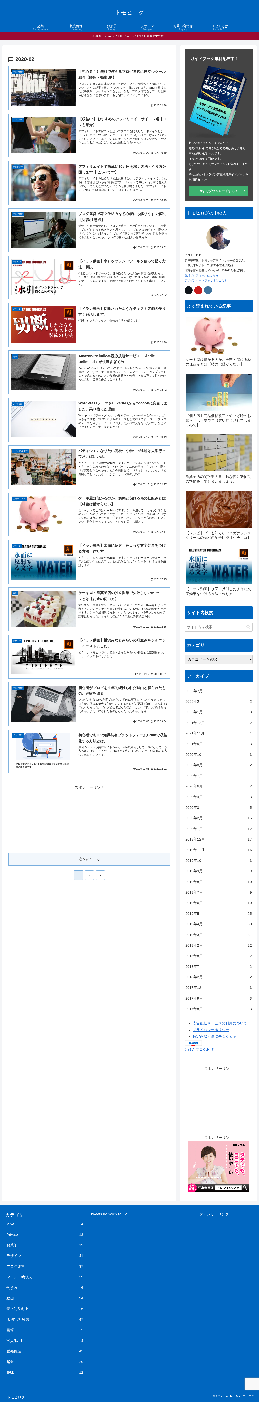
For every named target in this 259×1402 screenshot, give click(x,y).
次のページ (89, 859)
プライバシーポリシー (211, 1030)
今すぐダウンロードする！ (218, 191)
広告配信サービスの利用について (220, 1023)
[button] (248, 627)
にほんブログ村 (197, 1050)
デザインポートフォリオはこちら (206, 280)
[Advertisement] (89, 819)
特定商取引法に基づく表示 (214, 1036)
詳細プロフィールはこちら (202, 275)
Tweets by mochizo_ (106, 1214)
